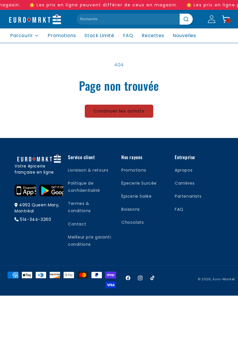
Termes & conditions (79, 207)
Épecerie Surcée (139, 183)
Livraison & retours (88, 170)
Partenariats (188, 196)
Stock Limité (99, 35)
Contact (77, 224)
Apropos (183, 170)
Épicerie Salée (136, 196)
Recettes (153, 35)
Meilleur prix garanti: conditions (90, 240)
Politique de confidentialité (84, 186)
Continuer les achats (119, 111)
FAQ (128, 35)
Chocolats (132, 222)
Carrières (184, 183)
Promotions (62, 35)
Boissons (130, 209)
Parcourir (21, 35)
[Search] (186, 19)
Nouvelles (184, 35)
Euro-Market (224, 279)
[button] (225, 19)
